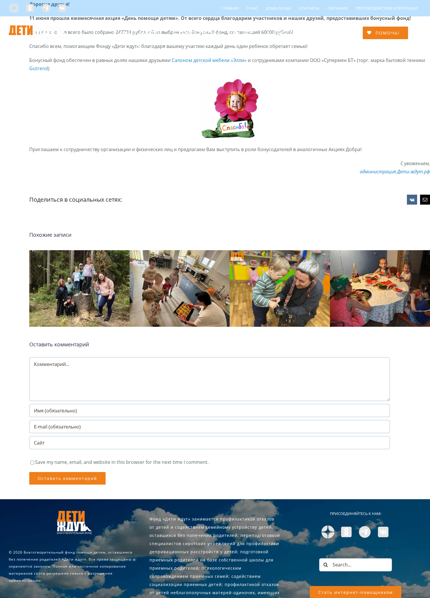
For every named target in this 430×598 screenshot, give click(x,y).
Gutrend (38, 68)
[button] (33, 288)
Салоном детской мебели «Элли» (209, 60)
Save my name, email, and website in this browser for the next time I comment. (122, 462)
